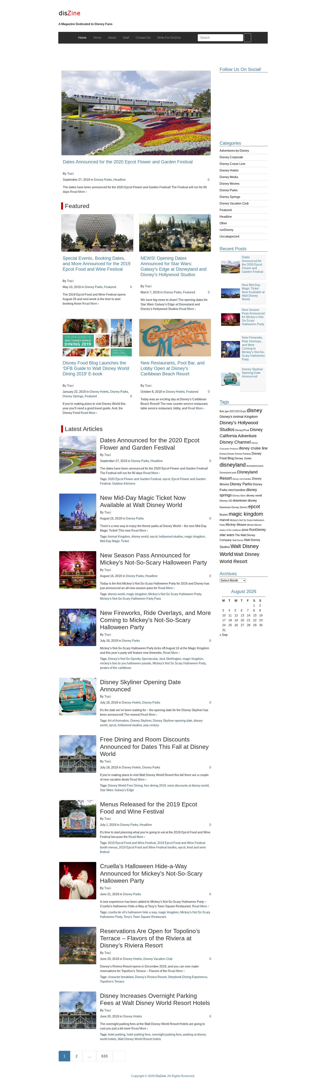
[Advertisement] (163, 52)
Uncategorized (229, 236)
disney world (254, 495)
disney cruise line (253, 448)
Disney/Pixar (242, 430)
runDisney (226, 229)
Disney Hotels (229, 170)
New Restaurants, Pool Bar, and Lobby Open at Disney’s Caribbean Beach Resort (173, 368)
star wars (227, 535)
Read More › (78, 191)
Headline (226, 216)
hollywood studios (171, 536)
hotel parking (116, 1034)
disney (254, 410)
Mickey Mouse (236, 524)
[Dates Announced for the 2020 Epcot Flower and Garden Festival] (136, 112)
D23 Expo (240, 411)
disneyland (233, 465)
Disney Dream (227, 453)
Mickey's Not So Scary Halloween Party (174, 594)
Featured (226, 210)
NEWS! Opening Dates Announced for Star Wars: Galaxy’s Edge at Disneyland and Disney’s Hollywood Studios (173, 266)
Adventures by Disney (234, 150)
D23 (232, 411)
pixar (245, 529)
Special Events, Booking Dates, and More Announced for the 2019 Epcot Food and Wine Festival (96, 264)
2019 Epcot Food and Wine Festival (132, 842)
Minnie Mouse (254, 525)
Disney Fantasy (243, 453)
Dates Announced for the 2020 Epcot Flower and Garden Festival (128, 161)
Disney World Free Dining (125, 785)
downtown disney (245, 500)
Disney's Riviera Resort (150, 977)
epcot (254, 506)
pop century (151, 725)
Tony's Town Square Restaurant (145, 916)
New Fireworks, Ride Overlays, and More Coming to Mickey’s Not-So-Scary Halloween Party (155, 620)
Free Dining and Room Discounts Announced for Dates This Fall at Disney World (154, 746)
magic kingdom (246, 514)
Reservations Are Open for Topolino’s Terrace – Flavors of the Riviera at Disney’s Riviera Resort (150, 938)
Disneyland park (228, 472)
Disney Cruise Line (232, 163)
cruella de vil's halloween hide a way (132, 912)
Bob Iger (224, 411)
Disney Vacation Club (234, 203)
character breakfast (120, 977)
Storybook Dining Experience (187, 977)
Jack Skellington (170, 658)
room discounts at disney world (188, 785)
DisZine (160, 1076)
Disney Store (239, 495)
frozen (224, 514)
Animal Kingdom (119, 536)
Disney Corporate (231, 157)
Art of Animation (118, 720)
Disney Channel (235, 442)
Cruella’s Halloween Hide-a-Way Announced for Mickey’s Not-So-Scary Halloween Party (151, 873)
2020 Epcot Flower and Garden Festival (134, 479)
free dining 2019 (155, 785)
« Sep (224, 634)
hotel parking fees (139, 1034)
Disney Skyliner (140, 720)
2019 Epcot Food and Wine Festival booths (148, 847)
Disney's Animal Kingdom (239, 417)
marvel (224, 520)
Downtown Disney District (234, 507)
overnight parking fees (167, 1034)
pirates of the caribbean (230, 530)
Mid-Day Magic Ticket (114, 541)
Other (223, 223)
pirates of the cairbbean (115, 667)
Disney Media (229, 177)
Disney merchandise (241, 479)
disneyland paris (254, 466)
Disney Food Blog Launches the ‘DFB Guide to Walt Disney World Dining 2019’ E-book (96, 368)
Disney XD (226, 500)
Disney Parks (229, 190)
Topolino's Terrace (112, 981)
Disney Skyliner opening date (172, 720)
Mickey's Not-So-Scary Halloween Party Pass (130, 598)
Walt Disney (237, 540)
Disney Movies (229, 183)
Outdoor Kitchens (123, 483)
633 (105, 1056)
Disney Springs (230, 196)
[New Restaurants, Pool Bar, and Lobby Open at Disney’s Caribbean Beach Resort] (175, 337)
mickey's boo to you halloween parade (125, 663)
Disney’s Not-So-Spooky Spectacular (133, 658)
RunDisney (257, 530)
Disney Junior (243, 458)
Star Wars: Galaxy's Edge (117, 790)
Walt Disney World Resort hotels (139, 1039)
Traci (70, 173)
